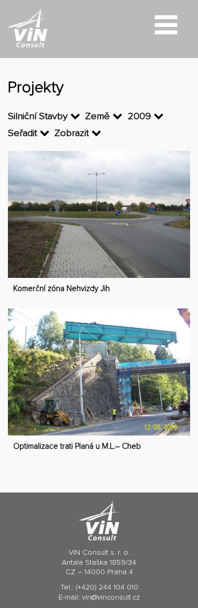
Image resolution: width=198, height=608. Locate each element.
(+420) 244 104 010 (107, 587)
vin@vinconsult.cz (111, 597)
